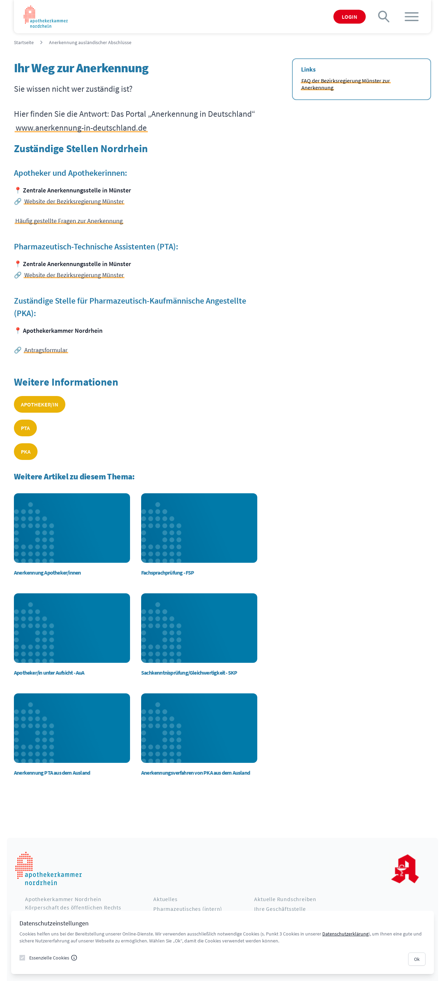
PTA (25, 427)
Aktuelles (165, 899)
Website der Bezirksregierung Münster (74, 201)
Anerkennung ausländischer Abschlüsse (90, 42)
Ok (417, 959)
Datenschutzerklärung (345, 934)
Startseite (24, 42)
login (349, 16)
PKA (26, 451)
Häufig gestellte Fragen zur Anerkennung (69, 221)
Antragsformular (45, 350)
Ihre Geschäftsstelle (280, 908)
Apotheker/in (39, 404)
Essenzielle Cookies (49, 958)
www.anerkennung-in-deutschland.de (81, 127)
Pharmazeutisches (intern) (187, 908)
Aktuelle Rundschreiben (285, 899)
